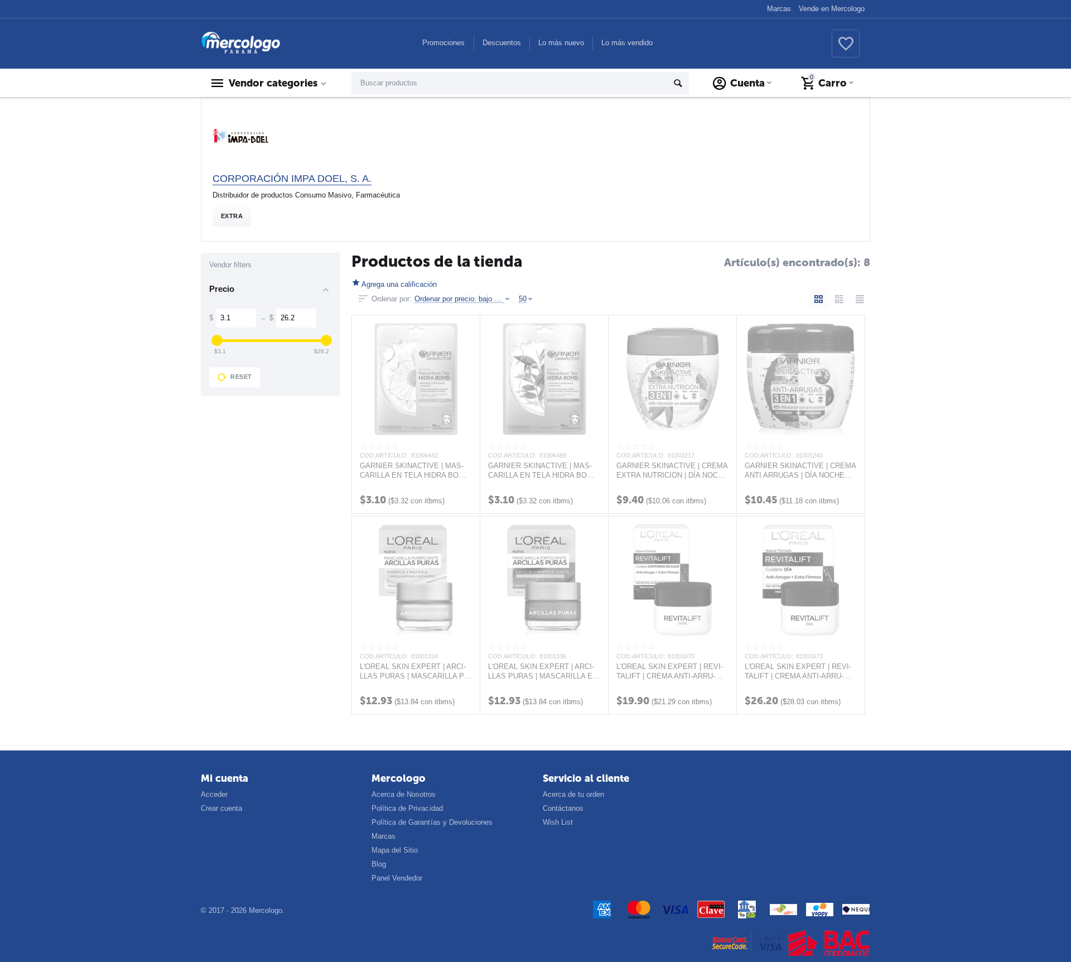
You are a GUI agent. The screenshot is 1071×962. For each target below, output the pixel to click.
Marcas (779, 8)
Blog (379, 864)
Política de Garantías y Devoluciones (432, 822)
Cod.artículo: (384, 455)
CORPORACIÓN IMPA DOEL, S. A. (292, 178)
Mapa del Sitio (395, 850)
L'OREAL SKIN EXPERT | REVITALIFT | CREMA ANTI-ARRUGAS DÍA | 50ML (798, 671)
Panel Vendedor (397, 878)
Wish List (558, 822)
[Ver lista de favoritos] (846, 50)
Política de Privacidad (407, 808)
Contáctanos (563, 808)
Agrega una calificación (399, 284)
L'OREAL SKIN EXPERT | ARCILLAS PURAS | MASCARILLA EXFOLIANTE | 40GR (544, 671)
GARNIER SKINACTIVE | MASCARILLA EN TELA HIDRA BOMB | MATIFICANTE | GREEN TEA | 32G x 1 (543, 470)
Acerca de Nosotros (404, 794)
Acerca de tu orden (573, 794)
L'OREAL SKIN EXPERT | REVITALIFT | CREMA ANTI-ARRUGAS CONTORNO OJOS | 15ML (669, 671)
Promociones (443, 43)
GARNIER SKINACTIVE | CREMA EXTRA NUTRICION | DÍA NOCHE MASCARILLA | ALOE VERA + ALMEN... (672, 470)
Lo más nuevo (561, 43)
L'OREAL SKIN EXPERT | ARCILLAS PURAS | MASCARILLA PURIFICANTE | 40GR (415, 671)
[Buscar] (678, 83)
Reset (241, 376)
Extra (232, 216)
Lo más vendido (627, 43)
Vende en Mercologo (832, 8)
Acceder (214, 794)
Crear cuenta (221, 808)
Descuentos (502, 43)
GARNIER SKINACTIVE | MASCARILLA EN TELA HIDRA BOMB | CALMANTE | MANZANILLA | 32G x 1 (415, 470)
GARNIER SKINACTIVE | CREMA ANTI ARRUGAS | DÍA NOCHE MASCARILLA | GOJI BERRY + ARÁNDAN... (800, 470)
